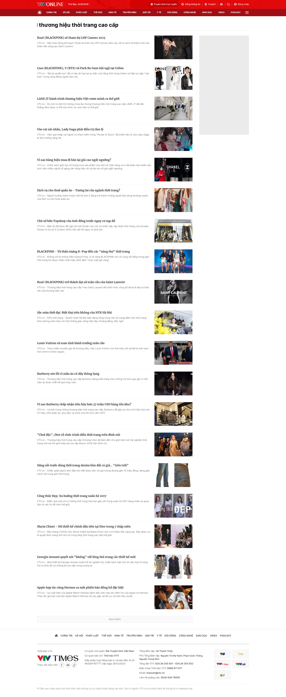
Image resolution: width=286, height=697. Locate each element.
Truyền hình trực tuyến (165, 4)
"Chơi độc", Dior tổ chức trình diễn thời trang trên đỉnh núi (78, 435)
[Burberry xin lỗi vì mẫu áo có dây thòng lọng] (173, 383)
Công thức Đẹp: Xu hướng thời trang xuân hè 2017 (71, 496)
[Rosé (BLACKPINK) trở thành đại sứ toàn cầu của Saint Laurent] (173, 292)
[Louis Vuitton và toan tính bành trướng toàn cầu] (173, 353)
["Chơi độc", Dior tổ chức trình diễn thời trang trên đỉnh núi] (173, 444)
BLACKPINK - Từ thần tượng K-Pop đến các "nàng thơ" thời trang (83, 251)
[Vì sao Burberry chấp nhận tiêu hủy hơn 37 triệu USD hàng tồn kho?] (173, 414)
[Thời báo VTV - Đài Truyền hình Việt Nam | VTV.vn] (50, 4)
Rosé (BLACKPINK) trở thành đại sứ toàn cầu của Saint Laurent (81, 282)
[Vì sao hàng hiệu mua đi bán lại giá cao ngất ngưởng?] (173, 170)
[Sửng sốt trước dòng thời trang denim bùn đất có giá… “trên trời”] (173, 475)
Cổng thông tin (192, 4)
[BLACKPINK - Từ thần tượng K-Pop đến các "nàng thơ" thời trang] (173, 261)
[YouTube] (68, 665)
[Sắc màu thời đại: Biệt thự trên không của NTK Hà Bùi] (173, 322)
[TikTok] (74, 665)
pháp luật (81, 12)
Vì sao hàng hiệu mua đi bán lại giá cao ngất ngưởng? (74, 160)
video (221, 12)
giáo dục (207, 12)
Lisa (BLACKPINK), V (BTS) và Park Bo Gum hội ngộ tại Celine (80, 68)
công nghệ (190, 12)
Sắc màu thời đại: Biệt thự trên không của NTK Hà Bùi (74, 312)
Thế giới (98, 12)
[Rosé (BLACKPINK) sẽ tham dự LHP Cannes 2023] (173, 47)
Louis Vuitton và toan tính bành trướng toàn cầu (70, 343)
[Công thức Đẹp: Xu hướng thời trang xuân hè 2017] (173, 506)
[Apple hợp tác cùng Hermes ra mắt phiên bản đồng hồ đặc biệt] (173, 597)
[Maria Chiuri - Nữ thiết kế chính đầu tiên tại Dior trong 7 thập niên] (173, 536)
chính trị (51, 12)
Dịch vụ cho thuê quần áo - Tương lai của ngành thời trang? (78, 190)
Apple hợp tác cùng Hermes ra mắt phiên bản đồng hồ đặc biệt (80, 587)
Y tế (159, 12)
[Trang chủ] (39, 12)
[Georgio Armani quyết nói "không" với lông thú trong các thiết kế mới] (173, 567)
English (212, 4)
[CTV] (222, 664)
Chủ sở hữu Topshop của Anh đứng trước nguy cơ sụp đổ (76, 221)
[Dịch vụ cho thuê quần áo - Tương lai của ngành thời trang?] (173, 200)
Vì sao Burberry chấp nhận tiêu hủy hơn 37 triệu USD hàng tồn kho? (84, 404)
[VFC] (222, 654)
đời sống (172, 12)
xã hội (66, 12)
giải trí (146, 12)
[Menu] (247, 12)
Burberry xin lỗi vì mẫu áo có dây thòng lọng (68, 374)
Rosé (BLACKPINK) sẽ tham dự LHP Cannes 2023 (71, 38)
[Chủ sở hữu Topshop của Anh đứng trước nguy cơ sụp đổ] (173, 231)
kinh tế (113, 12)
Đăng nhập (243, 4)
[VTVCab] (240, 664)
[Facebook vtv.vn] (222, 4)
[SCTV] (222, 674)
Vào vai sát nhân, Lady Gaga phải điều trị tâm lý (70, 129)
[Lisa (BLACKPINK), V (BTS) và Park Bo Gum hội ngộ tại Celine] (173, 78)
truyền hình (129, 12)
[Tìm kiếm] (229, 4)
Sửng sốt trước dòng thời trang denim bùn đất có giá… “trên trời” (83, 465)
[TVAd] (240, 654)
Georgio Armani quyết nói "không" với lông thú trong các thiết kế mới (86, 557)
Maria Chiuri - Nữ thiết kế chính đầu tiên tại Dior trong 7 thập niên (84, 526)
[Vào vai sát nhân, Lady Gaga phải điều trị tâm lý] (173, 139)
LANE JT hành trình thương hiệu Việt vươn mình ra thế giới (78, 99)
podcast (236, 12)
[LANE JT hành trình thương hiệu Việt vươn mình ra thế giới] (173, 108)
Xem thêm (115, 619)
